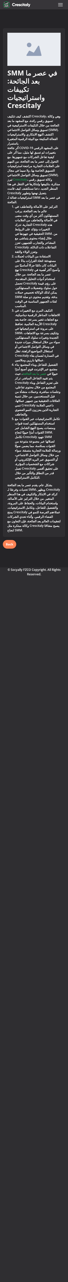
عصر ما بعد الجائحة (34, 374)
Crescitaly (20, 179)
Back (9, 544)
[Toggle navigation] (60, 5)
